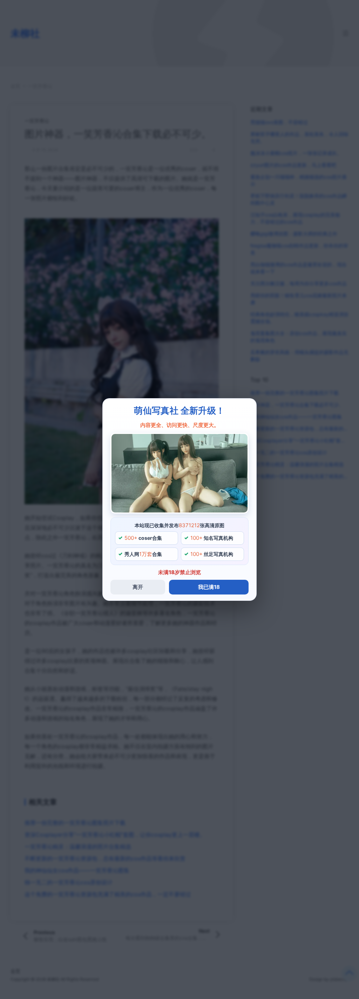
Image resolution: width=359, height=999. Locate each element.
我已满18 (209, 587)
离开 (138, 587)
